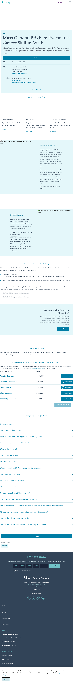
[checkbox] (62, 376)
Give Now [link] (59, 2)
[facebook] (40, 90)
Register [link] (36, 58)
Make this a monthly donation (23, 570)
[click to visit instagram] (38, 598)
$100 (22, 566)
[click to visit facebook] (29, 598)
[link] (4, 606)
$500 (36, 566)
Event (4, 33)
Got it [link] (5, 679)
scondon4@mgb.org (37, 368)
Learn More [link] (63, 329)
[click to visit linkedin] (33, 598)
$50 (16, 566)
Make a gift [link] (53, 131)
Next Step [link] (55, 566)
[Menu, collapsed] (70, 2)
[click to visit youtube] (42, 598)
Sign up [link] (4, 129)
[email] (32, 89)
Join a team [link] (29, 131)
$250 (29, 566)
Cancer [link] (4, 545)
